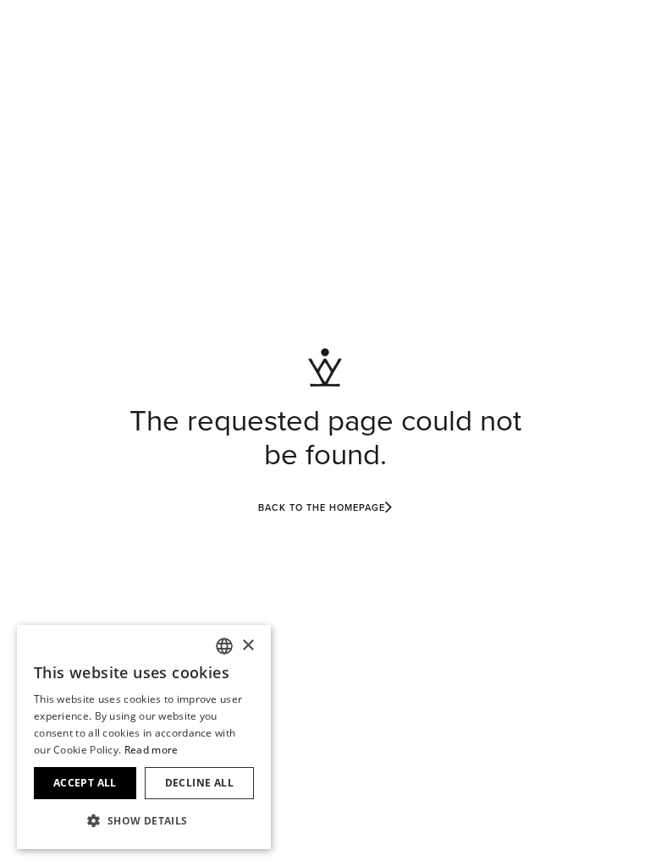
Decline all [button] (199, 783)
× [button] (247, 645)
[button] (144, 821)
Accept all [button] (85, 783)
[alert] (144, 737)
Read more (151, 750)
